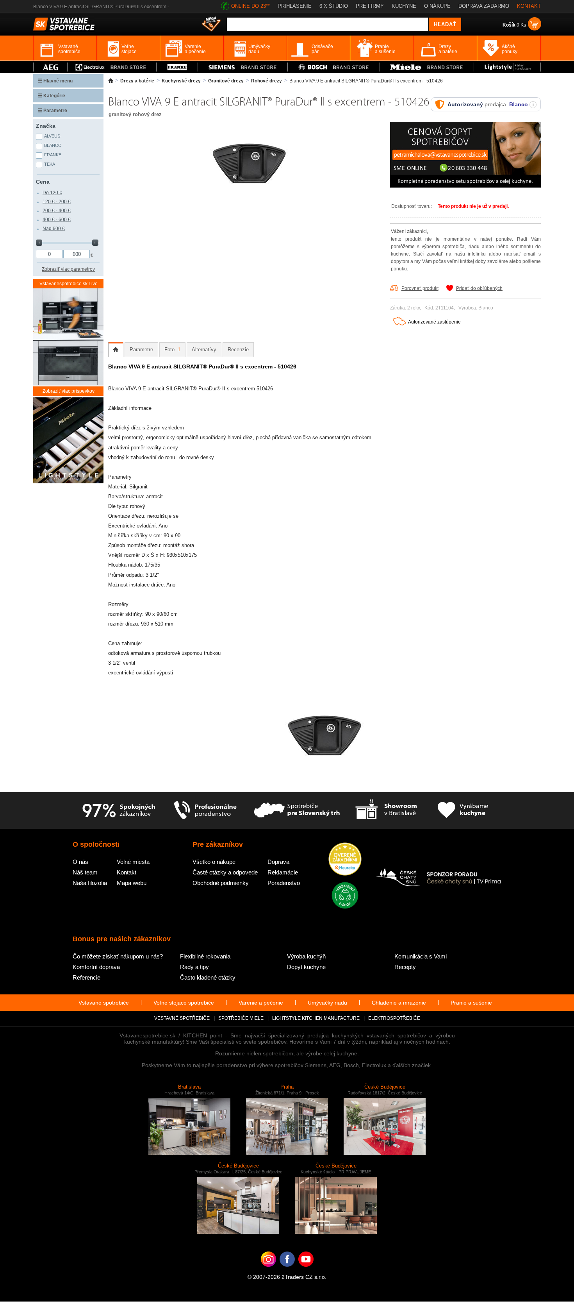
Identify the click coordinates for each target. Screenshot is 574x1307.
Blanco (485, 308)
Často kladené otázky (207, 977)
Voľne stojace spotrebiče (183, 1002)
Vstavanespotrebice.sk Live (68, 283)
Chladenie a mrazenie (399, 1002)
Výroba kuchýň (306, 956)
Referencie (86, 977)
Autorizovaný (465, 104)
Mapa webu (131, 883)
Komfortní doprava (96, 967)
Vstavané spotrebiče (103, 1002)
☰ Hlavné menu (55, 81)
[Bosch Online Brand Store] (334, 67)
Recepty (405, 967)
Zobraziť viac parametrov (68, 269)
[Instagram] (268, 1271)
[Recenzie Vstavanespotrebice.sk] (345, 859)
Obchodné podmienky (221, 883)
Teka (49, 164)
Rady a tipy (194, 967)
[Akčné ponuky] (211, 24)
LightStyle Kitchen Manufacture (316, 1018)
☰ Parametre (52, 110)
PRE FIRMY (370, 6)
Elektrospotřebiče (394, 1018)
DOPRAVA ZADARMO (483, 6)
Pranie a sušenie (471, 1002)
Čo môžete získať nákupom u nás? (118, 956)
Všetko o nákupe (214, 861)
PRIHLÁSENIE (295, 6)
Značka (45, 126)
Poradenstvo (283, 883)
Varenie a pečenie (261, 1002)
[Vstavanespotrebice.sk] (287, 1271)
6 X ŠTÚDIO (333, 6)
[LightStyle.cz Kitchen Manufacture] (68, 441)
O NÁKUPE (437, 6)
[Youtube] (306, 1271)
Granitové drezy (226, 81)
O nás (80, 861)
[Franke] (177, 67)
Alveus (52, 136)
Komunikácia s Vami (420, 956)
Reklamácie (282, 872)
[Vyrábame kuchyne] (462, 810)
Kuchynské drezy (181, 81)
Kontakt (126, 872)
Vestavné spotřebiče (182, 1018)
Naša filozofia (90, 883)
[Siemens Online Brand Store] (242, 67)
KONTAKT (529, 6)
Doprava (278, 861)
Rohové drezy (266, 81)
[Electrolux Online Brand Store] (112, 67)
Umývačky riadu (327, 1002)
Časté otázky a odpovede (225, 872)
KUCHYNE (404, 6)
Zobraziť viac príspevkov (68, 391)
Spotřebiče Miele (241, 1018)
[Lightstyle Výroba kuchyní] (507, 67)
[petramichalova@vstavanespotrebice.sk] (465, 186)
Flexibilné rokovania (205, 956)
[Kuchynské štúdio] (386, 810)
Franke (52, 154)
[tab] (115, 349)
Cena (43, 182)
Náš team (85, 872)
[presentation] (116, 350)
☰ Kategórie (51, 95)
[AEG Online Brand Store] (50, 67)
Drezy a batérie (137, 81)
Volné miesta (133, 861)
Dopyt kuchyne (306, 967)
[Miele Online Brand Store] (427, 67)
